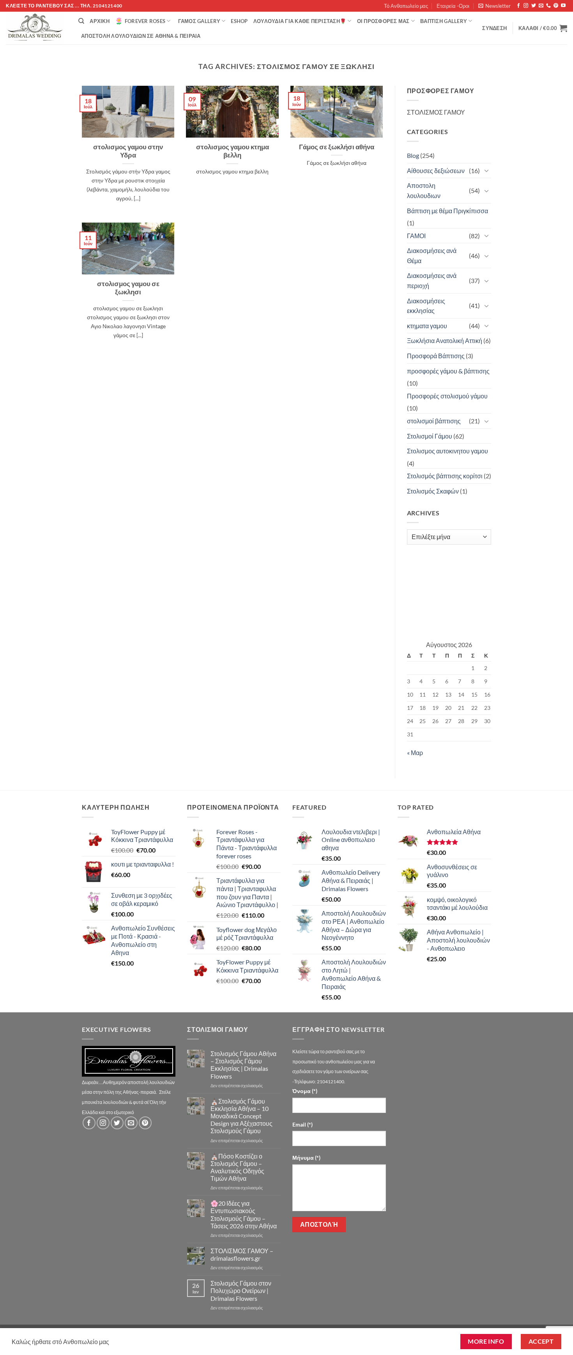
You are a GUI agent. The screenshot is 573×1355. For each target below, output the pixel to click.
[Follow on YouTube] (563, 6)
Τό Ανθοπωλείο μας (406, 6)
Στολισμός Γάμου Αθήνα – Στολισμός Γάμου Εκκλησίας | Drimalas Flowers (243, 1065)
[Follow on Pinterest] (556, 6)
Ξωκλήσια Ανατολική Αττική (444, 340)
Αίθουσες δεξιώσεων (436, 170)
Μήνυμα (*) (306, 1157)
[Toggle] (486, 170)
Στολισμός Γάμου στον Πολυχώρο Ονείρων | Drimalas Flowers (240, 1290)
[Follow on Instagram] (525, 6)
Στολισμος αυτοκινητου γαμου (447, 451)
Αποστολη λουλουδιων (423, 190)
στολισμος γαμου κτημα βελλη (232, 151)
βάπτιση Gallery (443, 21)
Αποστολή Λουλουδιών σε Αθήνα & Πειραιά (141, 36)
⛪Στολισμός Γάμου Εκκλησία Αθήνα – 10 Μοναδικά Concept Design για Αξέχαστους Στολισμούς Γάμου (241, 1116)
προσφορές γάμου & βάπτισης (448, 371)
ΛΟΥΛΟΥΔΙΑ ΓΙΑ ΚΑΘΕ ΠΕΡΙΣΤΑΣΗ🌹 (299, 21)
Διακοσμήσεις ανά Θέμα (431, 255)
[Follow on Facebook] (518, 6)
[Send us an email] (541, 6)
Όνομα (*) (304, 1091)
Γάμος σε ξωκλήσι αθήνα (336, 147)
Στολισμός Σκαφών (433, 491)
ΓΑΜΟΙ (416, 235)
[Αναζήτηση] (81, 21)
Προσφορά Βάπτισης (436, 355)
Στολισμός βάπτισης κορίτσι (445, 475)
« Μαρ (415, 752)
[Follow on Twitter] (533, 6)
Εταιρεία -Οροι (453, 6)
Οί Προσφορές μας (383, 21)
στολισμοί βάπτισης (434, 421)
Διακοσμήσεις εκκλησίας (426, 306)
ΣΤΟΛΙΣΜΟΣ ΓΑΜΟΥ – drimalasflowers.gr (241, 1254)
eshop (239, 21)
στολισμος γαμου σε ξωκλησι (128, 288)
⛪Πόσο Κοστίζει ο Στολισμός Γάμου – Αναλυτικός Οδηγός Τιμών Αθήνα (237, 1167)
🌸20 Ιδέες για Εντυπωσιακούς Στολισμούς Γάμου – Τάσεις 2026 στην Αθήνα (243, 1214)
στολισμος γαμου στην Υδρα (128, 151)
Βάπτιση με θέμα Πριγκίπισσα (447, 210)
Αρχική (100, 21)
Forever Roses (145, 21)
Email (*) (302, 1124)
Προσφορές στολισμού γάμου (447, 396)
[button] (494, 6)
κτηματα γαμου (427, 325)
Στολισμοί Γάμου (429, 436)
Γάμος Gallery (199, 21)
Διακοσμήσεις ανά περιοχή (431, 280)
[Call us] (548, 6)
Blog (413, 155)
